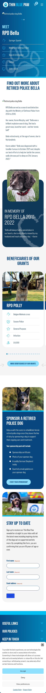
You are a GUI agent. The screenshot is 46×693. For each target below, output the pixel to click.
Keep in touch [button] (10, 639)
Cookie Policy (17, 690)
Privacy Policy (27, 690)
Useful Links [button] (10, 623)
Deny (23, 678)
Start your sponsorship (19, 482)
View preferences (23, 684)
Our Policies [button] (9, 631)
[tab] (22, 19)
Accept (23, 671)
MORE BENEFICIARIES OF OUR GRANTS (23, 363)
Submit (10, 596)
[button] (42, 645)
